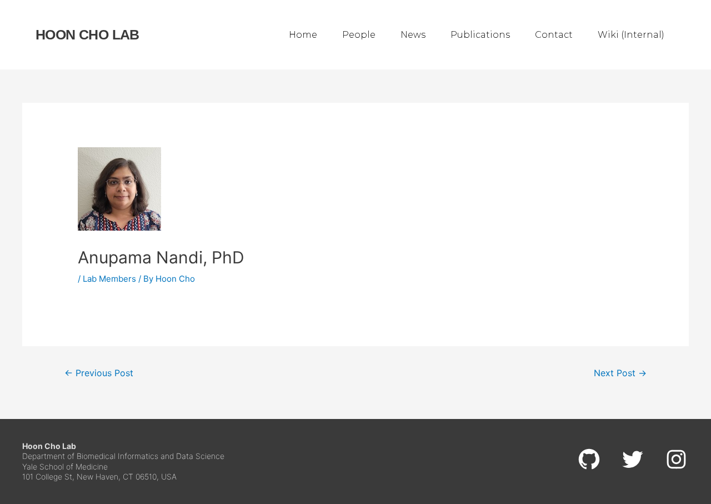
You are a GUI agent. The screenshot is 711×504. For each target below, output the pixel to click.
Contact (554, 34)
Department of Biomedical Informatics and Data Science (123, 456)
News (412, 34)
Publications (480, 34)
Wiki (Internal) (631, 34)
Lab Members (109, 278)
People (358, 34)
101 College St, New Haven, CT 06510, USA (99, 476)
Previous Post (98, 373)
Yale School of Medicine (65, 466)
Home (303, 34)
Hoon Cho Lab (87, 34)
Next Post (620, 373)
